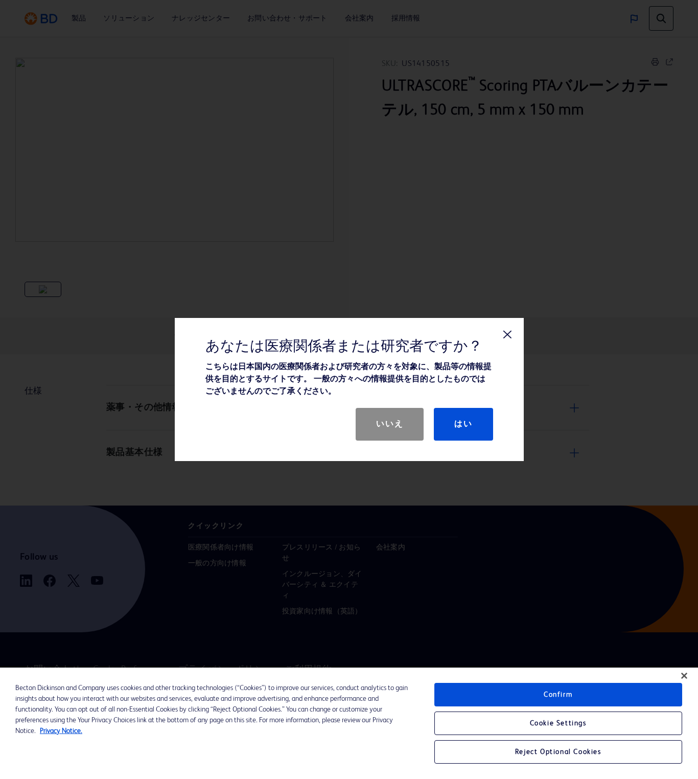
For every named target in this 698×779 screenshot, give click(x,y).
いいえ (389, 424)
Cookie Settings (558, 723)
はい (463, 424)
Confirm (558, 694)
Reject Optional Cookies (558, 751)
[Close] (684, 676)
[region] (349, 723)
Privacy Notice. (61, 731)
